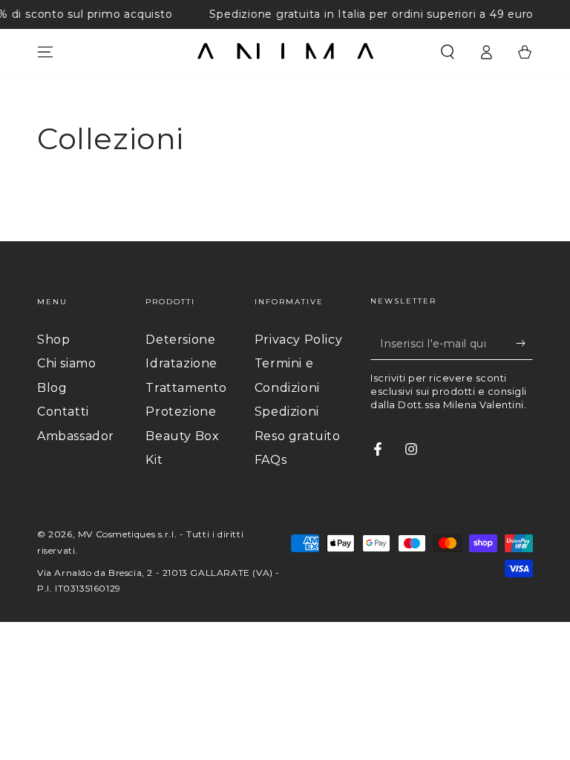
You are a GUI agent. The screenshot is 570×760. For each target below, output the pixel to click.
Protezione (180, 411)
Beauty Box (182, 436)
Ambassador (75, 436)
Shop (53, 339)
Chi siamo (66, 363)
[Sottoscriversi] (524, 343)
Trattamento (186, 388)
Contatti (63, 411)
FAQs (270, 460)
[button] (447, 52)
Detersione (180, 339)
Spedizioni (287, 411)
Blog (52, 388)
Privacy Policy (298, 339)
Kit (154, 460)
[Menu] (45, 52)
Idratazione (181, 363)
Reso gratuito (298, 436)
